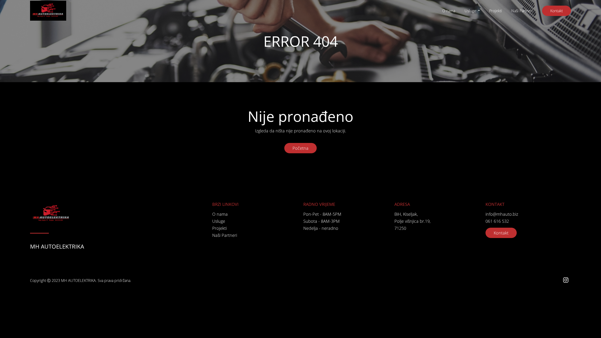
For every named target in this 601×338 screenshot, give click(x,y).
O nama (448, 10)
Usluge (471, 10)
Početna (300, 148)
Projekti (495, 10)
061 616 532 (497, 221)
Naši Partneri (522, 10)
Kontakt (556, 10)
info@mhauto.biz (501, 214)
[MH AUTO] (48, 10)
